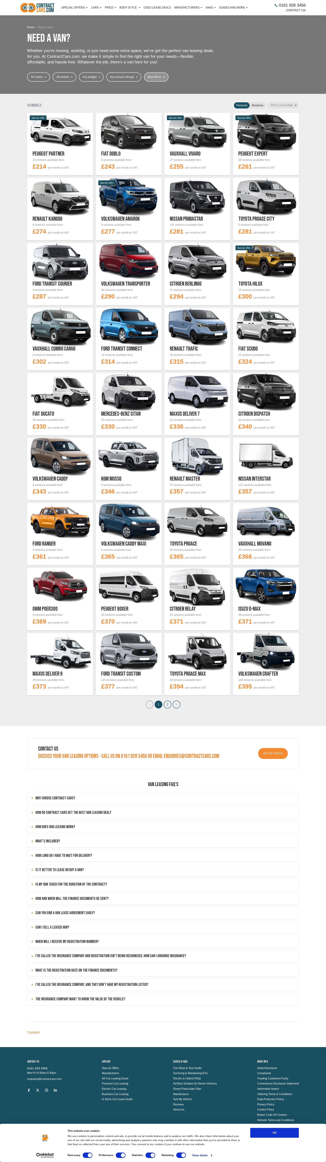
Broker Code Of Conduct (272, 1114)
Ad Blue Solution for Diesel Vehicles (195, 1083)
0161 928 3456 (37, 1068)
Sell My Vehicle (182, 1099)
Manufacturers (110, 1073)
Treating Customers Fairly (272, 1078)
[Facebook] (28, 1091)
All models (62, 76)
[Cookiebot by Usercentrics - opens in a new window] (45, 1155)
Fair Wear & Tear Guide (187, 1068)
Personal (241, 105)
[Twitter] (37, 1091)
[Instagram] (46, 1091)
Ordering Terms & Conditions (274, 1094)
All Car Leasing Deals (115, 1078)
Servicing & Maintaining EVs (190, 1073)
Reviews (178, 1104)
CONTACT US (296, 10)
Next (176, 704)
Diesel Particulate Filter (187, 1088)
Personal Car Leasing (115, 1083)
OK (275, 1132)
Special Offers (110, 1068)
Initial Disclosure (267, 1068)
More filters (156, 76)
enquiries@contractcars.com (44, 1079)
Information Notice (268, 1088)
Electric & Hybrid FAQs (187, 1078)
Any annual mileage (122, 76)
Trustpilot (33, 1032)
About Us (178, 1109)
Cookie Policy (265, 1109)
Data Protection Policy (270, 1099)
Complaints (264, 1073)
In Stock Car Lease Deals (117, 1099)
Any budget (89, 76)
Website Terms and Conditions (275, 1120)
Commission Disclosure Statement (278, 1083)
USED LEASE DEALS (157, 7)
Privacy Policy (265, 1104)
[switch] (120, 1155)
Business (257, 105)
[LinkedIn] (55, 1091)
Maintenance (181, 1094)
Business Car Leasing (115, 1094)
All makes (37, 76)
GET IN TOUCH (273, 753)
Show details (200, 1155)
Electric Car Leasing (114, 1088)
